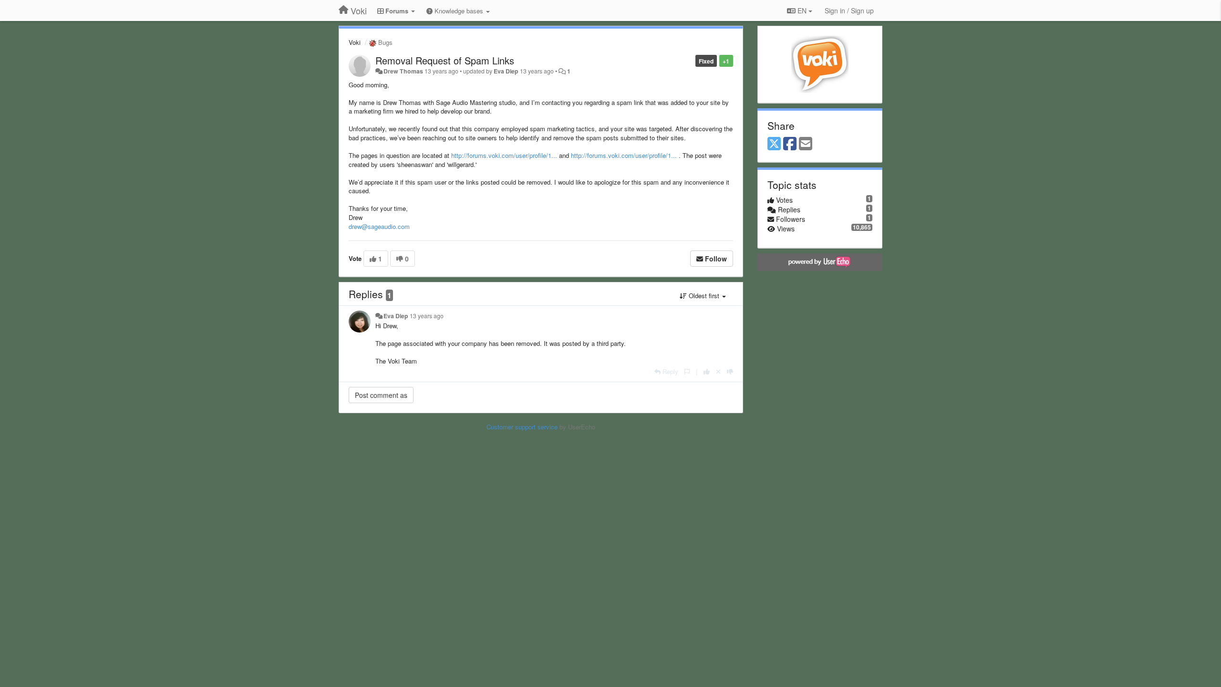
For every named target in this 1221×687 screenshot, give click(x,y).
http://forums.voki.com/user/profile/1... (504, 155)
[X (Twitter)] (774, 144)
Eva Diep (506, 71)
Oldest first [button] (704, 295)
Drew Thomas (403, 71)
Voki (355, 42)
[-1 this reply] (730, 371)
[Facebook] (790, 144)
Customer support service (522, 426)
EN (802, 10)
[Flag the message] (687, 371)
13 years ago (427, 316)
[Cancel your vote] (718, 371)
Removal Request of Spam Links (444, 60)
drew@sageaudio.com (379, 226)
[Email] (805, 144)
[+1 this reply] (707, 371)
